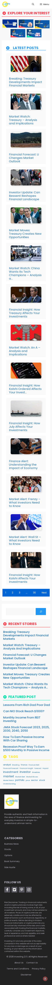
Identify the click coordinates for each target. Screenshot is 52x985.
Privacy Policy (38, 968)
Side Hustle (9, 867)
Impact (45, 768)
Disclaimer (26, 974)
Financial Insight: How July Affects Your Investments (24, 426)
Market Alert (20, 777)
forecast (37, 768)
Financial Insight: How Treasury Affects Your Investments (24, 313)
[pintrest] (22, 890)
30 (34, 592)
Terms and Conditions (18, 968)
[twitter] (14, 890)
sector (34, 780)
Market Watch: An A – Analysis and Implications (24, 351)
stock (42, 780)
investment (10, 772)
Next (44, 592)
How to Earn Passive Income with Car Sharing (23, 738)
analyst (7, 764)
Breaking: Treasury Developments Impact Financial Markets (25, 82)
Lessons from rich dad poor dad (26, 705)
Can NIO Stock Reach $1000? (23, 711)
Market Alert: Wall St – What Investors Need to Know (25, 540)
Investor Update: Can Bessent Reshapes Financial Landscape (24, 195)
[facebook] (7, 890)
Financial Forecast (10, 768)
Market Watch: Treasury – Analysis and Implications (23, 120)
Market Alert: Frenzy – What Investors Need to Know (24, 502)
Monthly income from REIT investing (21, 719)
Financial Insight (26, 768)
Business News (11, 843)
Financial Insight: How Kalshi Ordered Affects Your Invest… (25, 388)
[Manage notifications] (45, 978)
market (8, 776)
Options (8, 855)
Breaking (15, 765)
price (28, 780)
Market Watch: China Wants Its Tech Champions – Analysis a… (25, 273)
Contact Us (32, 962)
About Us (18, 962)
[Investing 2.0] (6, 4)
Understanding (9, 784)
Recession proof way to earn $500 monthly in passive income (26, 748)
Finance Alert (34, 765)
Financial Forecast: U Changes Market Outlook (24, 157)
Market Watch (8, 780)
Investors (36, 772)
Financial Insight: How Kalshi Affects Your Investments (24, 578)
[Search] (41, 611)
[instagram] (29, 890)
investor (25, 772)
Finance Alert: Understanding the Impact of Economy (23, 464)
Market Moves (32, 777)
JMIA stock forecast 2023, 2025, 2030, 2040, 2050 (26, 729)
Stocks (7, 849)
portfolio (19, 780)
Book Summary (12, 861)
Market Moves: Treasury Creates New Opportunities (25, 233)
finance (24, 765)
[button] (33, 4)
